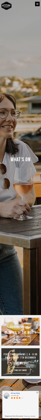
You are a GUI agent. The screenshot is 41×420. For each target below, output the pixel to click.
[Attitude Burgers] (6, 6)
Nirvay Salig (15, 393)
